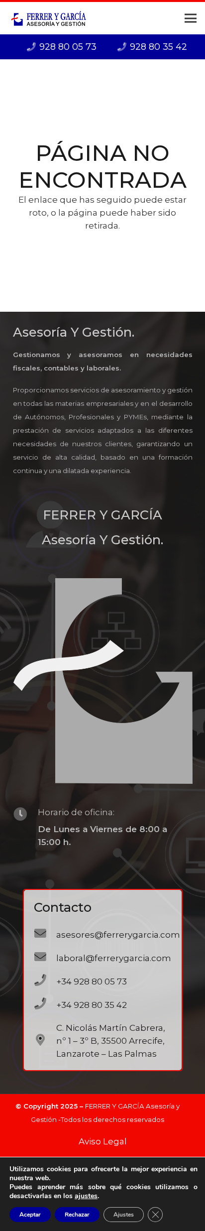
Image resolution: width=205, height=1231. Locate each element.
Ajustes (123, 1215)
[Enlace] (48, 18)
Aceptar (30, 1215)
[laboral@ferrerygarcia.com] (45, 958)
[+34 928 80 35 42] (45, 1004)
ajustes (86, 1196)
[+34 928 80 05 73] (45, 981)
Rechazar (77, 1215)
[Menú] (190, 18)
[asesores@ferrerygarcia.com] (45, 934)
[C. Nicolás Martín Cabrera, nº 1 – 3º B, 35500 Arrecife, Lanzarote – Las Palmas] (45, 1041)
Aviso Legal (103, 1141)
